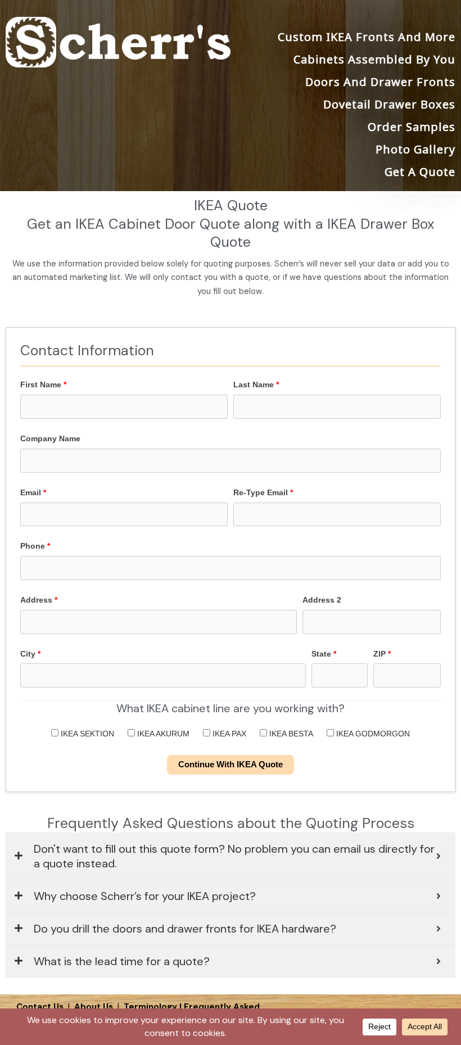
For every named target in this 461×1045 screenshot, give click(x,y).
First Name (43, 384)
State (323, 653)
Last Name (256, 384)
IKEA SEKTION (86, 733)
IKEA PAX (228, 733)
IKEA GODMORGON (372, 733)
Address (38, 599)
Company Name (50, 438)
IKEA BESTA (290, 733)
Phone (35, 545)
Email (33, 492)
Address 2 (321, 599)
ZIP (382, 653)
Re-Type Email (263, 492)
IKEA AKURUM (162, 733)
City (30, 653)
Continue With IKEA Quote (230, 764)
